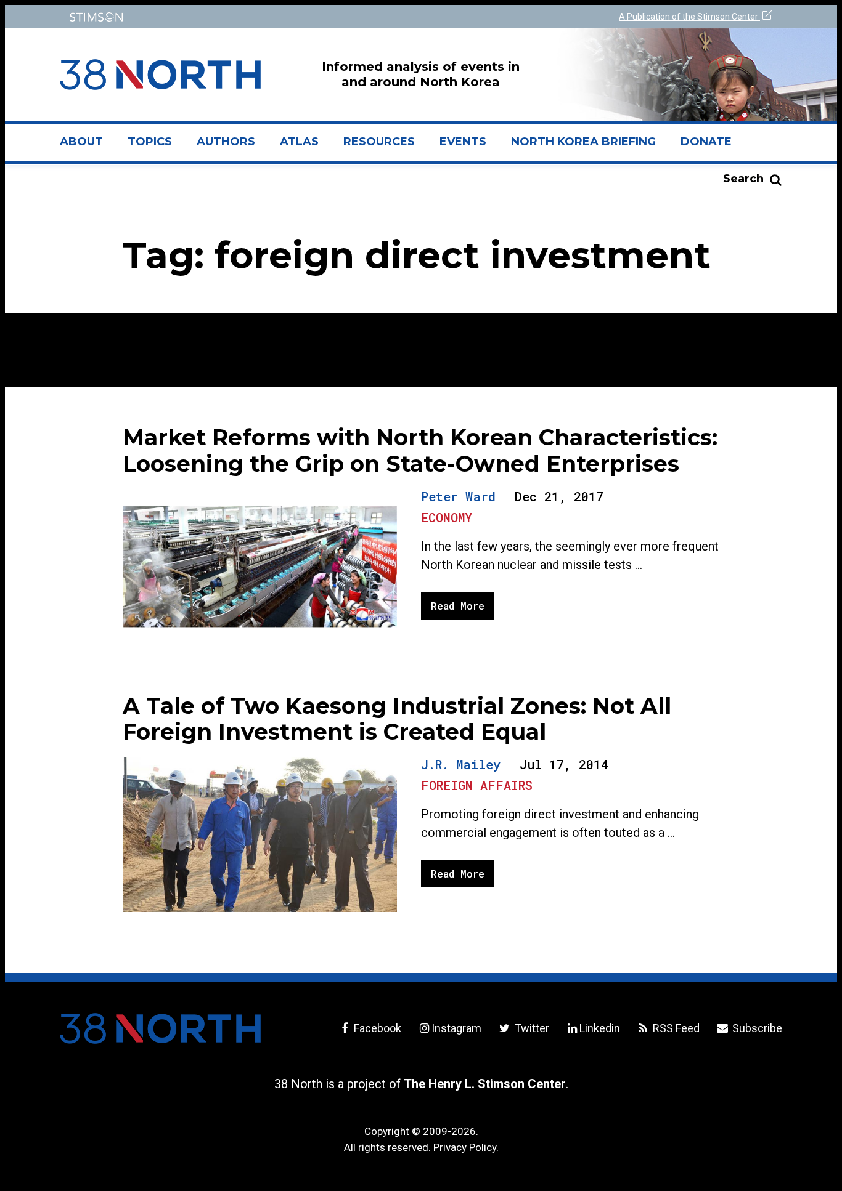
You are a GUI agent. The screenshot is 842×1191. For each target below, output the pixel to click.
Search (743, 178)
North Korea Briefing (583, 141)
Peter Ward (458, 496)
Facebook (376, 1028)
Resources (379, 141)
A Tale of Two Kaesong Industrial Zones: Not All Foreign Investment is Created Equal (397, 719)
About (87, 146)
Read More (457, 605)
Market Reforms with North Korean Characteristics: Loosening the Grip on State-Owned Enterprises (420, 450)
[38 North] (160, 1028)
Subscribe (756, 1028)
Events (462, 141)
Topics (150, 141)
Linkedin (599, 1028)
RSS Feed (675, 1028)
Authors (226, 141)
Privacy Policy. (466, 1147)
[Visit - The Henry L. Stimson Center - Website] (238, 17)
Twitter (530, 1028)
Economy (446, 517)
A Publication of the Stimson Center (689, 17)
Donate (706, 141)
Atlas (299, 141)
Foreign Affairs (477, 785)
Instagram (456, 1028)
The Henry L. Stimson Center (485, 1083)
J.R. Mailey (461, 764)
